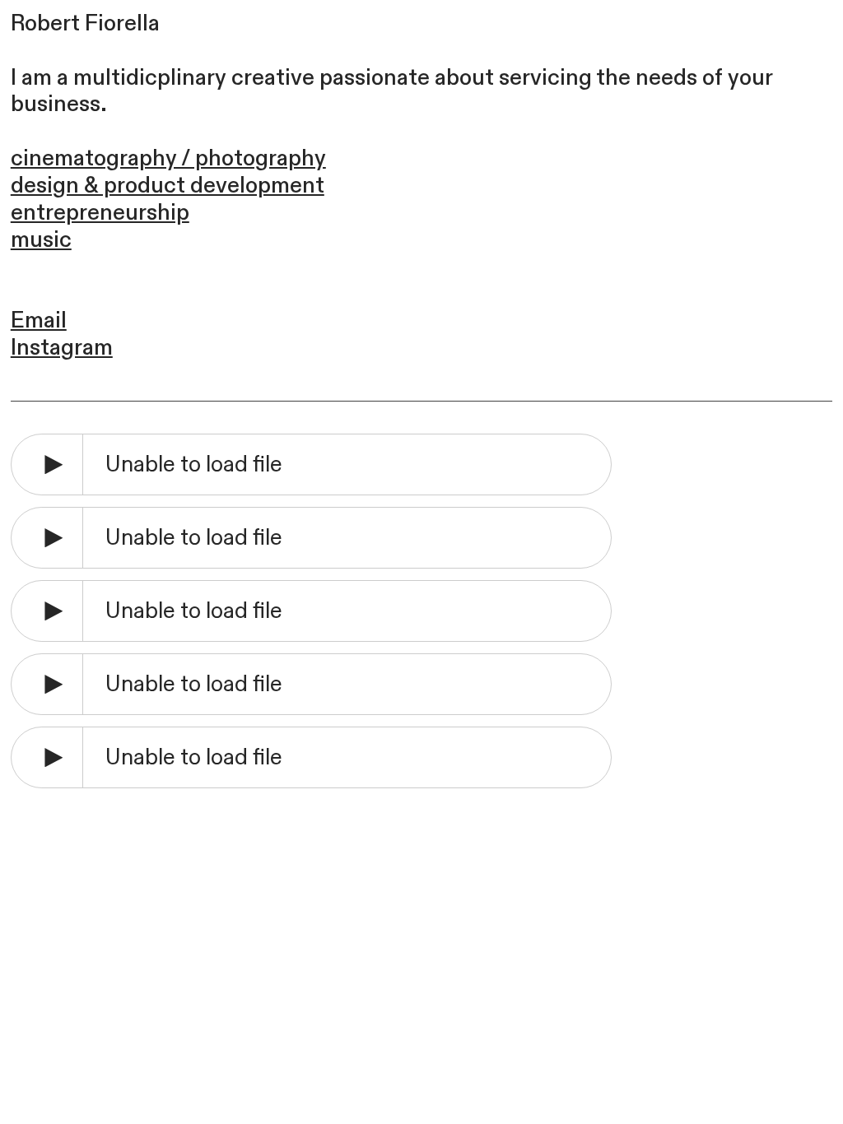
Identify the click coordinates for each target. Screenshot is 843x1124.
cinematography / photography (168, 158)
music (41, 240)
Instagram (62, 347)
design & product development (167, 185)
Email (39, 320)
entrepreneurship (100, 212)
